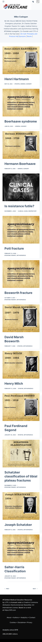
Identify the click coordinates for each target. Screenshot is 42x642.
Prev (7, 588)
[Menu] (3, 1)
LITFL (7, 602)
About (9, 617)
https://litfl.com (10, 610)
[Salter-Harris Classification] (21, 548)
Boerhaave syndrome (20, 121)
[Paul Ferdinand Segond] (21, 407)
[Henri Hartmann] (21, 60)
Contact (32, 617)
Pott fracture (14, 248)
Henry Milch (13, 383)
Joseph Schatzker (18, 525)
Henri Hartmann (16, 79)
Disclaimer (21, 622)
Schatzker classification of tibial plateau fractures (20, 476)
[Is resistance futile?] (21, 187)
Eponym (17, 84)
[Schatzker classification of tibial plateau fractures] (21, 453)
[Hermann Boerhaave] (21, 145)
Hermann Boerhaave (20, 164)
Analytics (24, 617)
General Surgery (26, 84)
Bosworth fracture (18, 293)
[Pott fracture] (21, 230)
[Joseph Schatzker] (21, 506)
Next (34, 588)
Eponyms (22, 36)
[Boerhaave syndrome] (21, 102)
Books (29, 36)
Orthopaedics (21, 255)
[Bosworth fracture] (21, 274)
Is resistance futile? (19, 206)
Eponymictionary (10, 255)
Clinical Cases (23, 211)
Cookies (13, 622)
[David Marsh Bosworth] (21, 318)
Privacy (29, 622)
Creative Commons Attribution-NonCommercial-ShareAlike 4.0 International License (20, 605)
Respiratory (32, 211)
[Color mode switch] (32, 1)
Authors (16, 617)
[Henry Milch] (21, 365)
